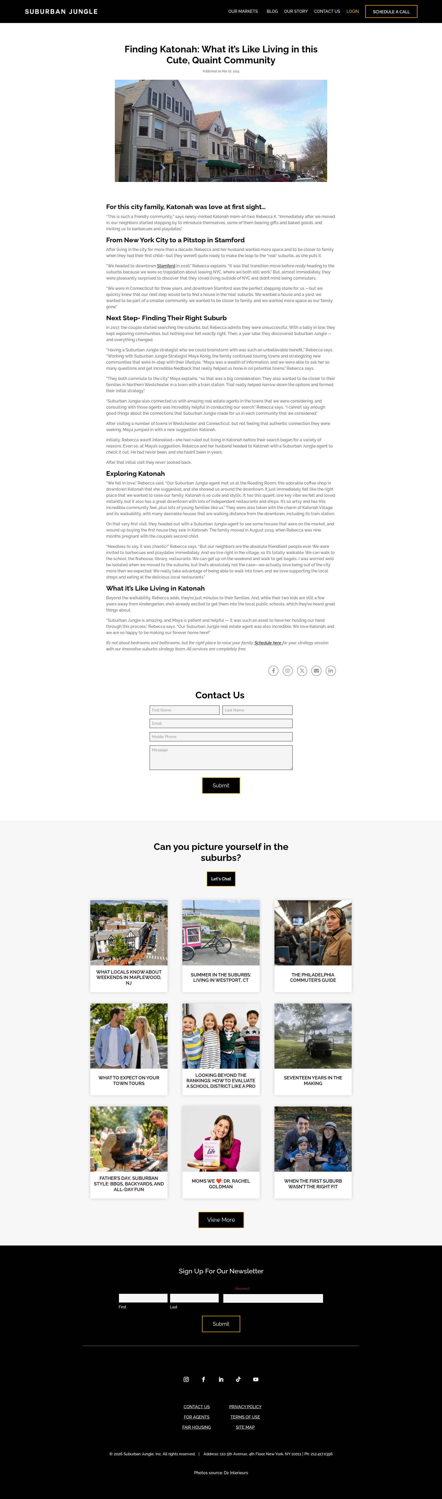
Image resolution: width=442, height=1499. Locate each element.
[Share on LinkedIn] (331, 671)
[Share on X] (302, 671)
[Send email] (316, 671)
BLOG (272, 11)
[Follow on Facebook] (203, 1379)
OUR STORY (296, 11)
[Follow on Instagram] (186, 1379)
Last (173, 1307)
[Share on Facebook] (273, 671)
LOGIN (353, 11)
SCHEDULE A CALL (391, 11)
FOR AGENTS (196, 1417)
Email (236, 1288)
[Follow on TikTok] (238, 1379)
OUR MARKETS (243, 11)
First (122, 1307)
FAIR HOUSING (196, 1427)
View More (221, 1219)
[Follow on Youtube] (256, 1379)
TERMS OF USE (245, 1417)
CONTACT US (327, 11)
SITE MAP (245, 1427)
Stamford (166, 265)
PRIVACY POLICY (245, 1406)
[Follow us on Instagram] (288, 671)
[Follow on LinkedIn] (221, 1379)
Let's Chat (221, 879)
